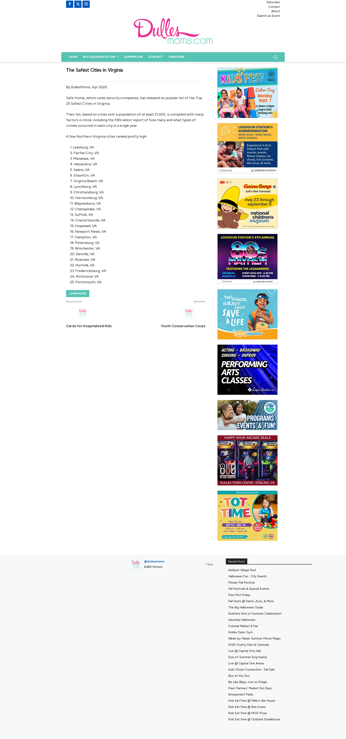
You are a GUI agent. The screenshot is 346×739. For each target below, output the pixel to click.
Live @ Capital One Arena (246, 663)
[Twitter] (77, 4)
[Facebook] (69, 4)
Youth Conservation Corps (183, 326)
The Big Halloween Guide (245, 607)
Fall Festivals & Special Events (248, 589)
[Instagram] (86, 4)
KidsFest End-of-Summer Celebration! (255, 613)
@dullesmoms (154, 561)
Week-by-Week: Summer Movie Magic (254, 638)
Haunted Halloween (241, 620)
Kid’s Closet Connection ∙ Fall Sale (251, 669)
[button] (275, 57)
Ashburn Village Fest (242, 570)
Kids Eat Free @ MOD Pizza (247, 713)
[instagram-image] (143, 587)
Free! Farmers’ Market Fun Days (250, 688)
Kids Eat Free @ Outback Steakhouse (254, 719)
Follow (209, 564)
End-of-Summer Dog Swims (247, 657)
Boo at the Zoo (239, 676)
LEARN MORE (77, 293)
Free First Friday (239, 595)
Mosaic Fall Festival (241, 582)
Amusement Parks (240, 694)
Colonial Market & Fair (243, 626)
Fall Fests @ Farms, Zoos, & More (251, 601)
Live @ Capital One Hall (244, 651)
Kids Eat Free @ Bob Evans (247, 707)
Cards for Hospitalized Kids (89, 326)
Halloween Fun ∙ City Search (247, 576)
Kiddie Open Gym (240, 632)
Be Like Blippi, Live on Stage (247, 682)
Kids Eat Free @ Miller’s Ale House (251, 700)
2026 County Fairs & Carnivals (248, 645)
